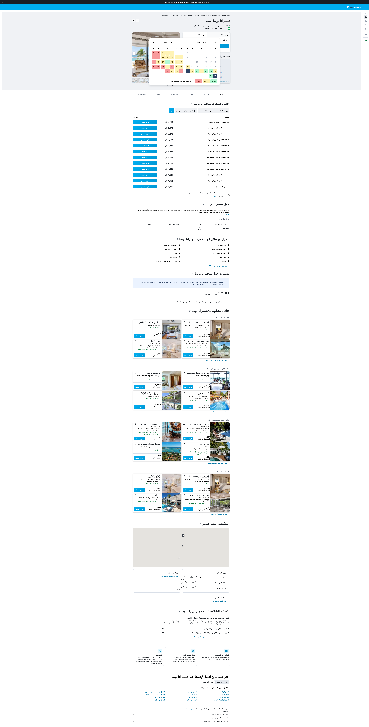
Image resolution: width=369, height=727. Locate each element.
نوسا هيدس (175, 15)
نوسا (185, 15)
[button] (2, 2)
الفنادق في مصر (192, 697)
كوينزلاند (207, 15)
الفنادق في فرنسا (160, 697)
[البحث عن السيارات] (365, 21)
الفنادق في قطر (192, 692)
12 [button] (201, 62)
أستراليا (218, 15)
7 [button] (192, 57)
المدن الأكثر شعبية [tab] (208, 682)
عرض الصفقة (188, 336)
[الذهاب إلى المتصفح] (365, 29)
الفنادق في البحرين (223, 697)
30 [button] (215, 76)
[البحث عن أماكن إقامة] (365, 17)
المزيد (227, 214)
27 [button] (197, 71)
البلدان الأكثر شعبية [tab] (222, 682)
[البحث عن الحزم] (365, 25)
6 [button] (181, 57)
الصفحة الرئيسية (226, 15)
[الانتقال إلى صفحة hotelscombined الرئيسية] (354, 7)
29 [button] (188, 71)
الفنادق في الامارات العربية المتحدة (155, 694)
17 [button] (211, 66)
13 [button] (197, 62)
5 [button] (201, 57)
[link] (215, 360)
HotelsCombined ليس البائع (219, 714)
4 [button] (206, 57)
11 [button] (206, 62)
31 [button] (211, 76)
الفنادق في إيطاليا (192, 700)
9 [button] (215, 62)
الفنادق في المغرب (223, 692)
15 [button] (188, 62)
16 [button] (215, 66)
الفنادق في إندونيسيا (191, 694)
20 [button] (197, 66)
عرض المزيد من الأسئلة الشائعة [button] (196, 637)
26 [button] (201, 71)
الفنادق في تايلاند (160, 700)
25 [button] (206, 71)
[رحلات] (365, 35)
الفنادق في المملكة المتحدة (221, 700)
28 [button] (192, 71)
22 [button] (188, 66)
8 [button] (187, 57)
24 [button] (211, 71)
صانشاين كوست (195, 15)
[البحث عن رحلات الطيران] (365, 13)
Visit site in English (171, 2)
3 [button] (210, 57)
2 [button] (215, 57)
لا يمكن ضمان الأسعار (189, 709)
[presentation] (168, 85)
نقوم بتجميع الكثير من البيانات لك (218, 718)
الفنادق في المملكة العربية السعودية (154, 692)
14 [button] (192, 62)
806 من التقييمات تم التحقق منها (212, 28)
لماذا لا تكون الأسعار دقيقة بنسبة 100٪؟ (215, 721)
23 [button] (215, 71)
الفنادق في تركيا (224, 694)
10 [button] (211, 62)
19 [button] (201, 66)
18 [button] (206, 66)
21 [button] (192, 66)
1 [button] (187, 53)
